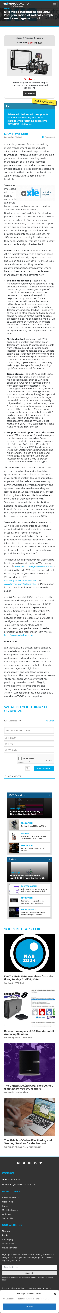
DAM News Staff (16, 133)
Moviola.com (8, 1243)
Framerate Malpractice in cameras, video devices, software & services (32, 903)
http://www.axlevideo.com (18, 635)
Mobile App (7, 1202)
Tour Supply (7, 1239)
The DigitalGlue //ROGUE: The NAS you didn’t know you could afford (28, 1087)
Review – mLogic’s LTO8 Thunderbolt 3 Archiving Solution (29, 1033)
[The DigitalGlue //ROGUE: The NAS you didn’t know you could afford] (29, 1062)
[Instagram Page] (29, 1163)
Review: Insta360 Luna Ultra (33, 826)
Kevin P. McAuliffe (23, 1038)
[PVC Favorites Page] (49, 795)
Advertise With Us (10, 1198)
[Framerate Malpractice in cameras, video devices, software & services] (14, 900)
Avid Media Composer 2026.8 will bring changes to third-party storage (34, 891)
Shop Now (29, 93)
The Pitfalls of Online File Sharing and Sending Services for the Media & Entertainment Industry (28, 1143)
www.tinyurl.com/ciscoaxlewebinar (34, 566)
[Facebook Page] (18, 1163)
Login (51, 721)
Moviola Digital (9, 1248)
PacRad (5, 1235)
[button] (55, 1293)
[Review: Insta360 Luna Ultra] (14, 824)
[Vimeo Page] (41, 1163)
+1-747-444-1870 (12, 1179)
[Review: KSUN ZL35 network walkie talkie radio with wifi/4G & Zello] (14, 836)
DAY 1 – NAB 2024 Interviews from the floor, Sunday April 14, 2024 (28, 978)
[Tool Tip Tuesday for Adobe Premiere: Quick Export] (14, 912)
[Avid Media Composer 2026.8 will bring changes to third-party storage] (14, 889)
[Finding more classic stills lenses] (14, 848)
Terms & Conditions (37, 1277)
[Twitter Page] (24, 1163)
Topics (5, 1206)
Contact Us (7, 1218)
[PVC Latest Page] (49, 859)
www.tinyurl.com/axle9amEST (20, 580)
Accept (29, 1306)
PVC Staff (19, 983)
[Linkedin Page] (35, 1163)
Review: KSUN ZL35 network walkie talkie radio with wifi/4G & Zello (33, 839)
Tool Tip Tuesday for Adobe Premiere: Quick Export (33, 914)
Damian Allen (21, 1092)
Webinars (6, 1214)
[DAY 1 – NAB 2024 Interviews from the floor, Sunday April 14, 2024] (29, 953)
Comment (49, 137)
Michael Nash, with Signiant (28, 1147)
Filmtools (6, 1231)
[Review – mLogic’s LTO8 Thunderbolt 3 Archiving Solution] (29, 1008)
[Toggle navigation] (54, 4)
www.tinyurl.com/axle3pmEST (20, 584)
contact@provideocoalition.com (20, 1184)
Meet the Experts (10, 1210)
